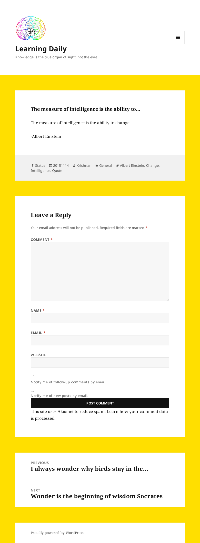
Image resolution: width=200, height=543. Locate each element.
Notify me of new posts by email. (60, 395)
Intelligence (40, 170)
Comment (42, 239)
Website (38, 354)
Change (152, 165)
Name (38, 310)
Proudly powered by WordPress (57, 532)
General (105, 165)
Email (38, 332)
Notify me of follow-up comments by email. (69, 382)
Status (40, 165)
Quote (57, 170)
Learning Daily (41, 48)
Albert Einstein (132, 165)
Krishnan (84, 165)
